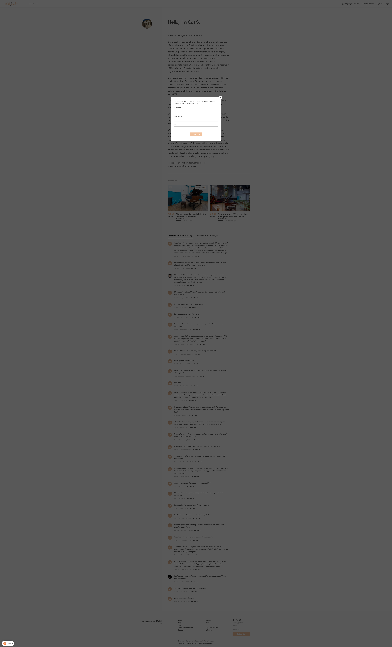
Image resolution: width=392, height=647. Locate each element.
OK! (37, 637)
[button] (8, 643)
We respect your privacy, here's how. (14, 629)
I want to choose (23, 637)
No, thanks (9, 637)
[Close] (220, 97)
